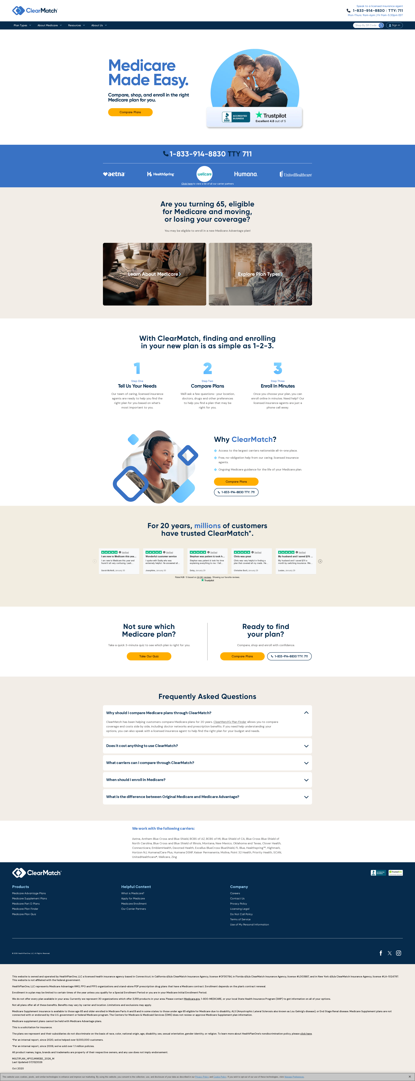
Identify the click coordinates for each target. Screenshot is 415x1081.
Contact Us (237, 898)
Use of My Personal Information (249, 924)
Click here (187, 183)
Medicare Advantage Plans (29, 893)
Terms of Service (240, 919)
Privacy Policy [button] (202, 1077)
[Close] (409, 1076)
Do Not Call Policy (241, 914)
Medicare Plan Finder (25, 908)
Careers (235, 893)
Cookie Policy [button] (219, 1077)
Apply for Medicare (133, 898)
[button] (207, 712)
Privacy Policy (238, 903)
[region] (207, 1077)
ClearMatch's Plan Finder (229, 722)
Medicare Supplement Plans (29, 898)
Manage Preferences (294, 1077)
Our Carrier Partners (133, 908)
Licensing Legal (239, 908)
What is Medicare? (132, 893)
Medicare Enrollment (134, 903)
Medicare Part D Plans (26, 903)
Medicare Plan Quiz (24, 914)
